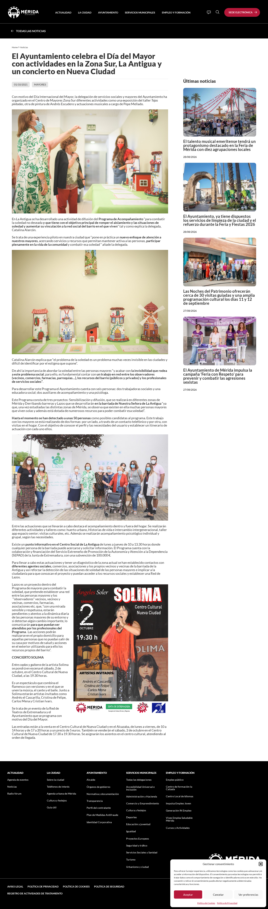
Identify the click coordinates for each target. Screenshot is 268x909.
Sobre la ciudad (55, 779)
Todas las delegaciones (139, 779)
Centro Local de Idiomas (179, 796)
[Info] (209, 12)
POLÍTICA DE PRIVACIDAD (43, 886)
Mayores (40, 84)
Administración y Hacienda (141, 796)
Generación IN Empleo (178, 810)
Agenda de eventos (17, 779)
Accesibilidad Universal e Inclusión (140, 788)
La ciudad (84, 12)
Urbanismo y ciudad (137, 866)
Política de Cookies (206, 903)
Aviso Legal (15, 886)
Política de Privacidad (227, 903)
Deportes (131, 817)
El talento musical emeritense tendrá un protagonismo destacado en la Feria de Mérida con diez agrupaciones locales (219, 145)
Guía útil (52, 807)
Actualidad (63, 12)
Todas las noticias (31, 31)
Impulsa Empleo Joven (178, 803)
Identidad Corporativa (99, 822)
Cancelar (218, 894)
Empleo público (175, 779)
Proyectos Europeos (137, 838)
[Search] (217, 12)
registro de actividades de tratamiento (35, 893)
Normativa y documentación (103, 793)
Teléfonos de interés (58, 786)
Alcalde (91, 779)
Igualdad (131, 831)
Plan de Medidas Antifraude (102, 814)
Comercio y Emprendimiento (142, 803)
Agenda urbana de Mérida (61, 793)
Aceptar (188, 894)
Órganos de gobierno (98, 786)
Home (15, 47)
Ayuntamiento (108, 12)
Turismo (130, 859)
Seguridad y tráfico (136, 845)
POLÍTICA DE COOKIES (76, 886)
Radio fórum (14, 793)
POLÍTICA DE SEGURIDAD (109, 886)
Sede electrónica (241, 12)
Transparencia (95, 800)
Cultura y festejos (57, 800)
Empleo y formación (176, 12)
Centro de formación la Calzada (179, 788)
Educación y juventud (138, 824)
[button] (261, 864)
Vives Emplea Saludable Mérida (179, 819)
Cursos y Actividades (178, 827)
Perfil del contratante (99, 807)
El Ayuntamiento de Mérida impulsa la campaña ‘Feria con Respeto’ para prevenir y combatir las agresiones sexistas (217, 376)
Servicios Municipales (140, 12)
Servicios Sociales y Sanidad (141, 852)
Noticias (24, 47)
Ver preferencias (248, 894)
